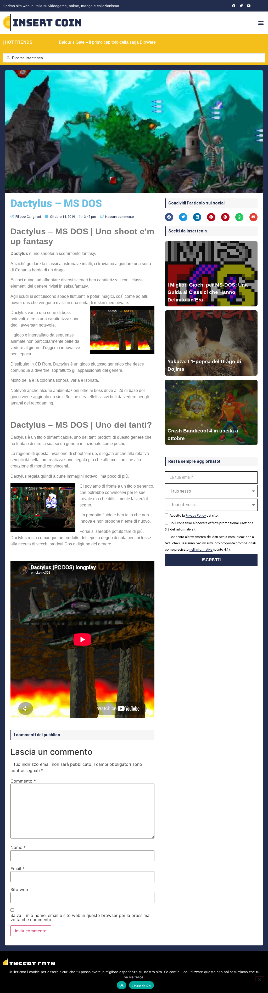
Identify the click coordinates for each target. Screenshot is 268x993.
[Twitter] (241, 6)
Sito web (19, 889)
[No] (259, 979)
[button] (261, 23)
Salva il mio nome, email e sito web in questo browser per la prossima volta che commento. (79, 917)
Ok (121, 985)
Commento (23, 781)
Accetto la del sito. (194, 515)
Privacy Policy (196, 515)
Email (17, 868)
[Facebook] (234, 6)
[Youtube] (249, 6)
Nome (18, 847)
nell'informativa (201, 549)
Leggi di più (141, 985)
